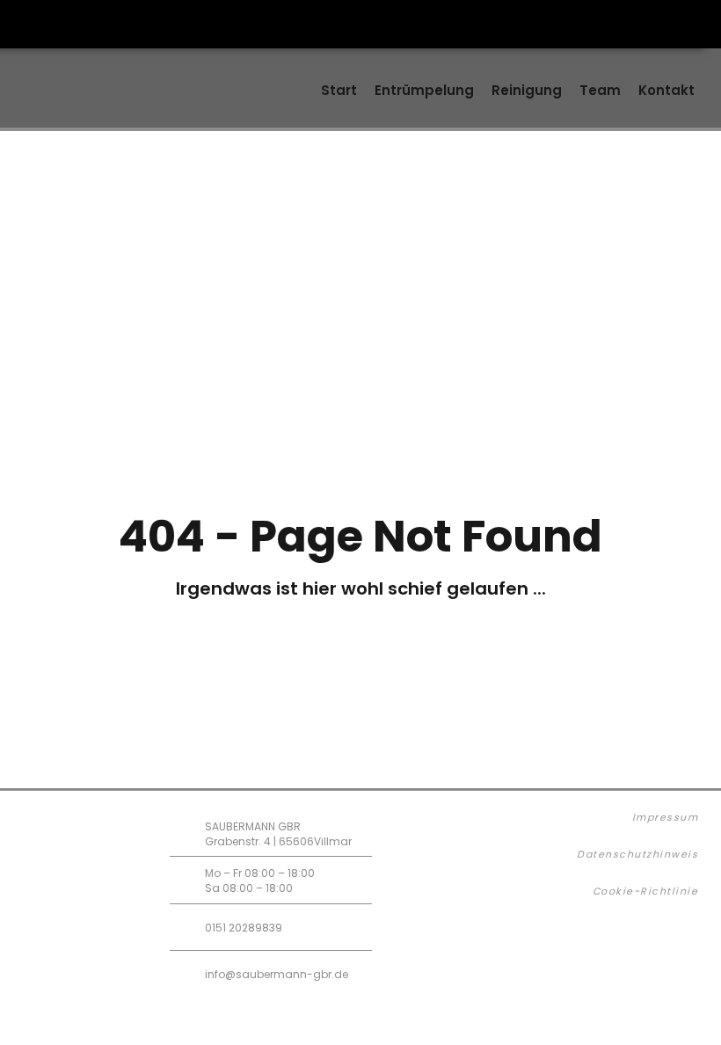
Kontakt (666, 90)
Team (600, 90)
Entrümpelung (424, 90)
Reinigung (527, 90)
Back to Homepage (375, 685)
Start (339, 90)
